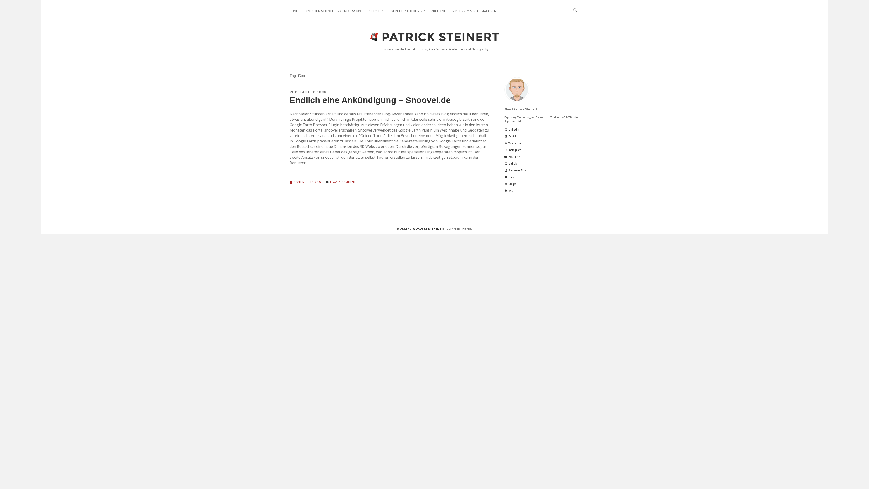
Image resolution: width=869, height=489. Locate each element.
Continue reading (307, 182)
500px (512, 184)
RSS (510, 191)
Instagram (514, 150)
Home (294, 11)
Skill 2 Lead (376, 11)
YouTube (514, 157)
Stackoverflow (517, 170)
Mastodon (514, 143)
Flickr (511, 177)
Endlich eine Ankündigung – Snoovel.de (370, 100)
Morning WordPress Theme (419, 228)
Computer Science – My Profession (332, 11)
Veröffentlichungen (408, 11)
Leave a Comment (343, 182)
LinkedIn (513, 130)
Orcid (512, 136)
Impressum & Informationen (474, 11)
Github (512, 163)
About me (438, 11)
